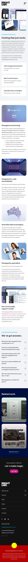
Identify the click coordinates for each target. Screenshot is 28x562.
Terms (6, 535)
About (3, 504)
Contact (4, 513)
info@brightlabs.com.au (9, 527)
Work (3, 499)
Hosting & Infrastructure (9, 34)
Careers (4, 508)
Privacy (3, 535)
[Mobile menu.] (25, 3)
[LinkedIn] (8, 519)
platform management (12, 313)
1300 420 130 (5, 524)
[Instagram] (5, 519)
